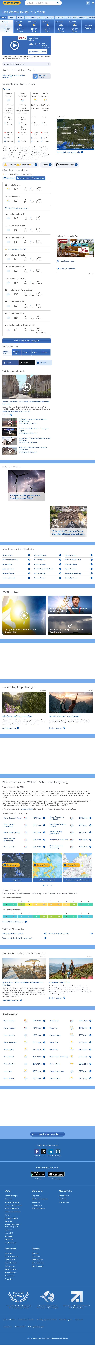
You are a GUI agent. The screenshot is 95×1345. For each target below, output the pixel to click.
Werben (7, 1215)
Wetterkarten (37, 1191)
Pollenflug (72, 17)
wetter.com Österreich (12, 1212)
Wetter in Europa (11, 1269)
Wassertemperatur (38, 1208)
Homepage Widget (11, 1218)
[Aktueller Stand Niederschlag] (75, 134)
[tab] (9, 178)
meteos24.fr (9, 1233)
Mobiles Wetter (65, 1191)
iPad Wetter (63, 1199)
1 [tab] (44, 885)
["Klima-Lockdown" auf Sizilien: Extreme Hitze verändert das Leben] (26, 387)
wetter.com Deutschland (13, 1205)
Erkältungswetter (38, 1263)
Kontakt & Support (65, 1320)
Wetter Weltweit (10, 1273)
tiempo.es (8, 1230)
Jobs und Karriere (10, 1320)
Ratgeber (36, 1248)
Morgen (12, 17)
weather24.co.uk (10, 1243)
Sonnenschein (37, 1205)
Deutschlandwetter (11, 1256)
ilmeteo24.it (9, 1236)
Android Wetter (64, 1202)
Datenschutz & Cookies (26, 1320)
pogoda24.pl (9, 1239)
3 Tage (20, 17)
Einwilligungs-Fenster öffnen (47, 1320)
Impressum (79, 1320)
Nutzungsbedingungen (36, 1327)
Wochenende (31, 17)
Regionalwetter (10, 1266)
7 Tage (42, 17)
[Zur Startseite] (12, 3)
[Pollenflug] (88, 3)
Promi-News (9, 1279)
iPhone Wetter (64, 1196)
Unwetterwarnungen (12, 1202)
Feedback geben (47, 48)
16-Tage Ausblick (88, 26)
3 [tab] (51, 885)
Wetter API (8, 1221)
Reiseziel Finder (37, 1260)
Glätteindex (36, 1256)
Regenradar (61, 17)
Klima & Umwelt (37, 1266)
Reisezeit (83, 17)
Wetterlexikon (9, 1276)
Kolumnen (8, 1199)
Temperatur (36, 1202)
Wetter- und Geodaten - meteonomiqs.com (13, 1226)
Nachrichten (9, 1253)
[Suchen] (57, 2)
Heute (3, 17)
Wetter (8, 1191)
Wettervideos (10, 1248)
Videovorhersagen (11, 1196)
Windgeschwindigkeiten (40, 1199)
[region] (26, 208)
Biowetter (35, 1253)
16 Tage (50, 17)
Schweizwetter (10, 1260)
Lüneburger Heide (27, 809)
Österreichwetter (11, 1263)
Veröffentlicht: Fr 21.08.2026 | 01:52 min (16, 412)
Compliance (8, 1327)
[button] (26, 339)
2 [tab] (47, 885)
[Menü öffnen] (92, 3)
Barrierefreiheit (20, 1327)
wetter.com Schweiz (12, 1208)
